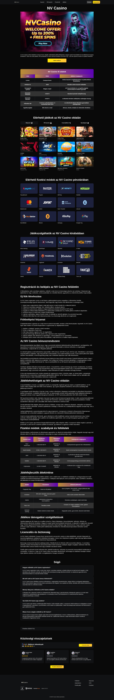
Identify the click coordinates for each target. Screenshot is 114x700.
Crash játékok (65, 122)
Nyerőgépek (84, 122)
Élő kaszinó (47, 122)
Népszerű (28, 122)
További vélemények (57, 666)
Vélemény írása (85, 645)
